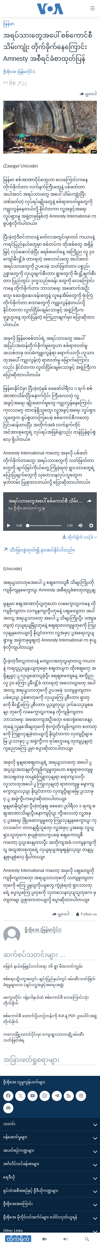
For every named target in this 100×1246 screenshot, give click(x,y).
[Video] (45, 1239)
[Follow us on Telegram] (57, 1096)
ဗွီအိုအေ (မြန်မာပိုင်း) (19, 71)
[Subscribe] (8, 1108)
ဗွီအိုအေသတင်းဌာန (29, 508)
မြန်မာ (8, 23)
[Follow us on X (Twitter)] (20, 1096)
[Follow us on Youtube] (32, 1096)
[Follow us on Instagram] (44, 1096)
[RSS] (69, 1096)
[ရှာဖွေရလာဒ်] (87, 1239)
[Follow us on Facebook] (8, 1096)
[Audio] (66, 1239)
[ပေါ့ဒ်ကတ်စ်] (81, 1096)
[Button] (88, 94)
